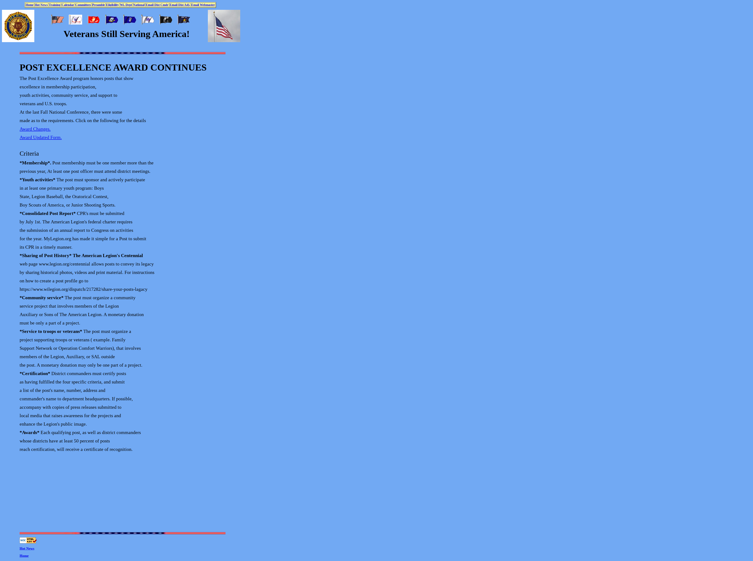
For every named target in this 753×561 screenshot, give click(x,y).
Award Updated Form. (41, 137)
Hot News (27, 548)
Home (24, 556)
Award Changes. (35, 128)
